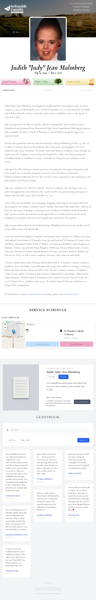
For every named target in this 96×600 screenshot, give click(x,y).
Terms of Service (53, 590)
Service (47, 90)
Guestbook (86, 90)
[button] (13, 332)
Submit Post (83, 440)
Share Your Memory (82, 402)
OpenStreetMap (50, 593)
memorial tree (35, 294)
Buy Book (63, 377)
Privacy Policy (42, 590)
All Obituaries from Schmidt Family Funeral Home (81, 6)
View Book (51, 377)
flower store (72, 294)
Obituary (9, 90)
